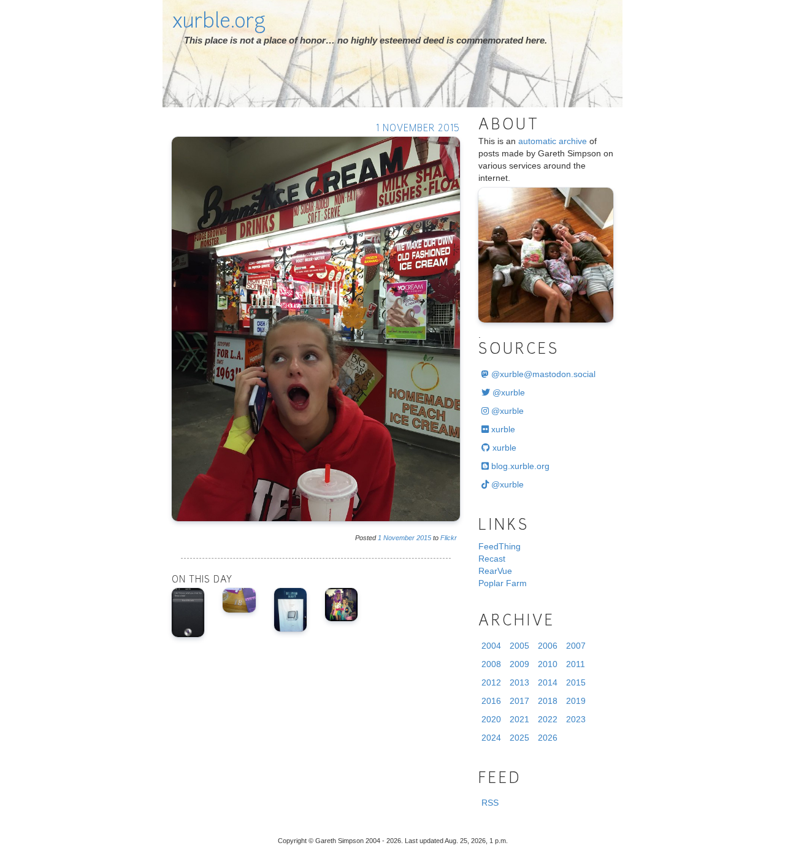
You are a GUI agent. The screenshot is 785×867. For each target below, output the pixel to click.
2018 (547, 701)
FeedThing (499, 546)
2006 (547, 646)
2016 (491, 701)
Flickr (448, 537)
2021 (519, 719)
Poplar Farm (502, 583)
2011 (575, 664)
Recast (491, 558)
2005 (519, 646)
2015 (423, 537)
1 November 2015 (418, 129)
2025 (519, 738)
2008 (491, 664)
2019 (576, 701)
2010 (547, 664)
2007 (576, 646)
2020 (491, 719)
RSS (490, 803)
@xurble (507, 392)
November (399, 537)
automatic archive (552, 141)
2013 (519, 682)
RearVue (495, 571)
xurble (502, 429)
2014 (547, 682)
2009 (519, 664)
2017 (519, 701)
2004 (491, 646)
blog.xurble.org (519, 466)
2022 (547, 719)
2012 (491, 682)
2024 (491, 738)
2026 (547, 738)
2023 (576, 719)
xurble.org (219, 22)
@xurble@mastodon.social (542, 374)
